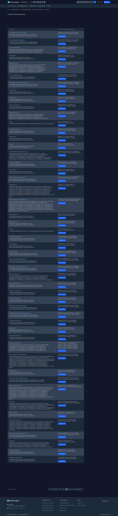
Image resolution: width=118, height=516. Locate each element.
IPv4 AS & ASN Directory (47, 505)
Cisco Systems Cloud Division (17, 354)
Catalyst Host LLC (14, 112)
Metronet (12, 402)
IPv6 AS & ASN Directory (26, 9)
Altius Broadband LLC (15, 162)
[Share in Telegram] (42, 2)
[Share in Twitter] (38, 2)
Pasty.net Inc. (13, 170)
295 (70, 489)
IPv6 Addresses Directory (48, 507)
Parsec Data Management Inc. (18, 259)
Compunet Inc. (13, 251)
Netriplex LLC (13, 184)
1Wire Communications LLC (17, 177)
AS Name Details (62, 36)
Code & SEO (80, 503)
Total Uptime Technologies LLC (18, 199)
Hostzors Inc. (13, 97)
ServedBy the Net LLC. (15, 320)
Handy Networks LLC (15, 283)
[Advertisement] (46, 22)
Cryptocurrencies (81, 505)
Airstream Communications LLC (18, 378)
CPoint (11, 229)
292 (60, 489)
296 (73, 489)
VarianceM (12, 55)
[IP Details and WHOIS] (95, 2)
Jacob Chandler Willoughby (17, 40)
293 (63, 489)
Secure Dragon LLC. (14, 274)
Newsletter (12, 508)
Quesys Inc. (12, 328)
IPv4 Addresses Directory (48, 503)
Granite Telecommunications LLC (18, 151)
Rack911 (11, 144)
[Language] (101, 2)
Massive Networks (14, 47)
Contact (21, 508)
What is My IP (33, 6)
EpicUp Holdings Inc (15, 420)
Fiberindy (12, 441)
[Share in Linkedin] (40, 2)
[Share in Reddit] (45, 2)
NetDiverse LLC (13, 222)
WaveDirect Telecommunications (18, 82)
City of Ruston (13, 244)
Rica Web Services (14, 129)
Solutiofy (26, 514)
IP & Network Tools (15, 9)
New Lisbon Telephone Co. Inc (18, 433)
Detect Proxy (42, 6)
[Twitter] (8, 508)
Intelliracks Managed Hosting (17, 306)
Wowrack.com (13, 63)
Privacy (16, 508)
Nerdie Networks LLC (15, 335)
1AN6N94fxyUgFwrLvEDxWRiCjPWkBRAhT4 (16, 506)
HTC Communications (15, 75)
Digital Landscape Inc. (15, 291)
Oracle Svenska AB (14, 385)
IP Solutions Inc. (14, 214)
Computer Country (14, 298)
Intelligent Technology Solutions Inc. (20, 313)
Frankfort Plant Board (15, 457)
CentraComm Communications (18, 33)
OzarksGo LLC (13, 371)
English (106, 501)
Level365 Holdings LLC (15, 236)
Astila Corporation (14, 105)
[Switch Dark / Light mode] (98, 2)
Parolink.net (12, 90)
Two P (11, 122)
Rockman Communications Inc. (18, 266)
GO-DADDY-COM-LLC (15, 343)
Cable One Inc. (13, 412)
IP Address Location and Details (67, 505)
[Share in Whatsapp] (36, 2)
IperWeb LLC (13, 137)
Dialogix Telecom (14, 450)
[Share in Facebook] (34, 2)
